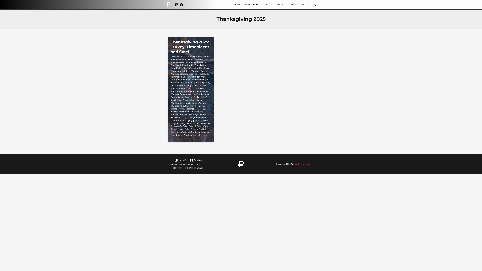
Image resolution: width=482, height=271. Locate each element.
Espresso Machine (188, 74)
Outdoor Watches (188, 94)
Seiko (196, 97)
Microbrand (193, 91)
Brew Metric (176, 68)
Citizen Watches (191, 71)
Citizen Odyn (184, 120)
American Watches (179, 62)
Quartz (174, 97)
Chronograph (177, 71)
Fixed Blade (203, 74)
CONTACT (280, 4)
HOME (237, 4)
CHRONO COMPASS (298, 4)
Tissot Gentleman (186, 108)
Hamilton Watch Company (183, 82)
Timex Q (200, 106)
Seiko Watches (183, 132)
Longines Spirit (187, 123)
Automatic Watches (198, 62)
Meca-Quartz (187, 88)
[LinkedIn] (176, 4)
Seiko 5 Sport (203, 126)
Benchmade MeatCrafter (182, 65)
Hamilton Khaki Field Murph (194, 79)
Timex (193, 106)
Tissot (174, 108)
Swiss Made (185, 103)
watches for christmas (181, 111)
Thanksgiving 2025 (180, 106)
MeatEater (175, 88)
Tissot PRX (200, 108)
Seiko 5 (192, 126)
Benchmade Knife (188, 114)
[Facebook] (181, 4)
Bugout (189, 117)
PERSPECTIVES (251, 4)
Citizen (174, 120)
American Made (195, 59)
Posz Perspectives (301, 164)
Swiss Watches (199, 103)
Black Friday (200, 65)
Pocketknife (176, 126)
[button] (259, 4)
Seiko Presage (183, 100)
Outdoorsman (203, 94)
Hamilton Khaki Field (180, 76)
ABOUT (268, 4)
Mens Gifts (200, 88)
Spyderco (195, 132)
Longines (175, 123)
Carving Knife (200, 117)
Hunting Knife (202, 82)
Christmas (204, 68)
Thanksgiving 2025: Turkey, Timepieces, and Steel (190, 47)
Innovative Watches (180, 85)
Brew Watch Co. (190, 68)
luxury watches (203, 123)
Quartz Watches (185, 97)
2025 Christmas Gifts (199, 56)
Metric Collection (179, 91)
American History (179, 59)
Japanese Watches (198, 85)
